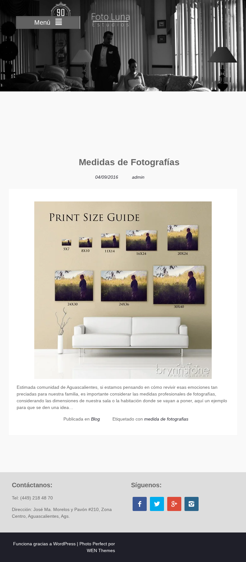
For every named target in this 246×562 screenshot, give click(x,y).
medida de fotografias (166, 419)
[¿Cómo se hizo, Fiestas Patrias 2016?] (228, 183)
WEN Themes (101, 550)
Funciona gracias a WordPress (44, 543)
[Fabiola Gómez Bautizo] (18, 164)
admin (138, 177)
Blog (95, 419)
